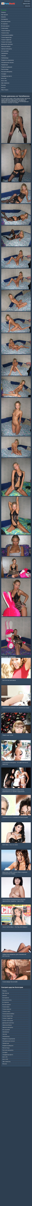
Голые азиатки (6, 1009)
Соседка (4, 1052)
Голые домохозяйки (8, 1013)
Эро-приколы (6, 1061)
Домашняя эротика (8, 1022)
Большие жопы (7, 1000)
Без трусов (5, 993)
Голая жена (5, 1006)
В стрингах (5, 1002)
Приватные (5, 1043)
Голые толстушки (7, 1020)
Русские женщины (7, 1050)
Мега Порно (4, 89)
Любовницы (6, 1036)
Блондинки (5, 997)
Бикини (4, 995)
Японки (4, 1063)
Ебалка (3, 87)
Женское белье (7, 1025)
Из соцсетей (6, 1029)
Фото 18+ (5, 1057)
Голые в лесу (6, 1011)
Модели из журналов (8, 1038)
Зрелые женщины (7, 1027)
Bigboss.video (26, 3)
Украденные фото (7, 1054)
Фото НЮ (5, 1059)
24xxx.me (27, 6)
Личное (4, 1034)
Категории (27, 1)
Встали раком (6, 1004)
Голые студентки (7, 1018)
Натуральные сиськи (8, 1041)
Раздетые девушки (7, 1045)
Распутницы (6, 1047)
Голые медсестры (7, 1016)
